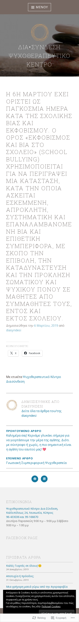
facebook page (22, 537)
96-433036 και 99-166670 (22, 517)
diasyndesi (13, 330)
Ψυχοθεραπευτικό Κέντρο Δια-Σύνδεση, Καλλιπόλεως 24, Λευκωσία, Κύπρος (32, 511)
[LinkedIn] (44, 479)
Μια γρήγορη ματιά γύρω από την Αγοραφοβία (36, 586)
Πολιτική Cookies (51, 606)
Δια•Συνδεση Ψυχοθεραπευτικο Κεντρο (40, 55)
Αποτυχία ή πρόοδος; (20, 576)
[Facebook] (34, 479)
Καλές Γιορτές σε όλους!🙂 (24, 565)
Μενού (42, 7)
